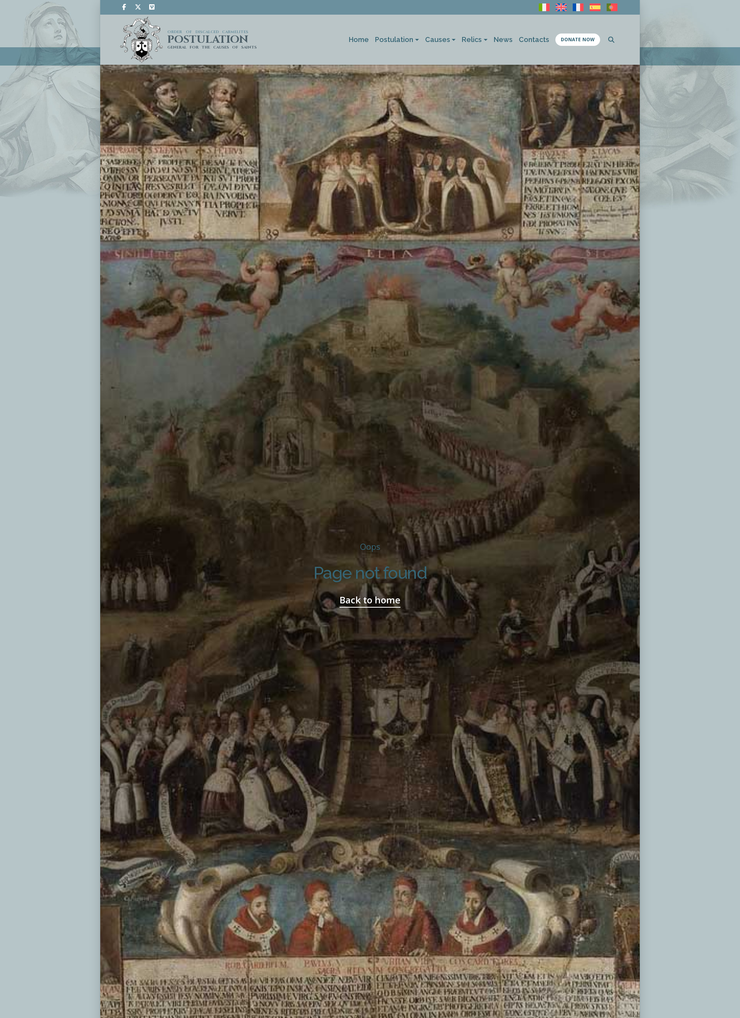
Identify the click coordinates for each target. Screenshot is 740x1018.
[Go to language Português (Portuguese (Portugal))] (612, 7)
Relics (472, 39)
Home (359, 39)
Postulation (394, 39)
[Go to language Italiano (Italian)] (544, 7)
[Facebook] (124, 7)
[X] (138, 7)
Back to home (370, 599)
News (503, 39)
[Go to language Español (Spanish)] (595, 7)
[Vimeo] (152, 7)
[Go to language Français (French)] (578, 7)
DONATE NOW (578, 39)
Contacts (534, 39)
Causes (437, 39)
